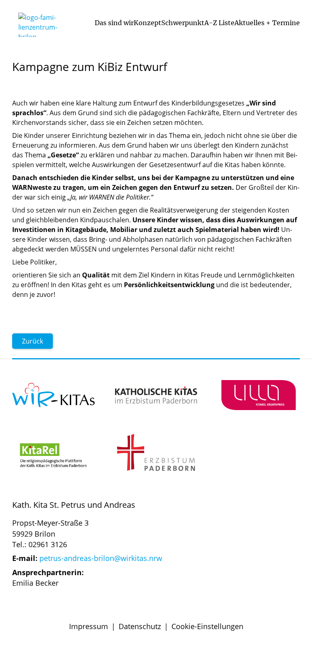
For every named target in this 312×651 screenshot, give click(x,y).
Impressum (88, 626)
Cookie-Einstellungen (207, 626)
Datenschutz (140, 626)
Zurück (32, 341)
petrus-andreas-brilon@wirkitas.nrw (100, 558)
